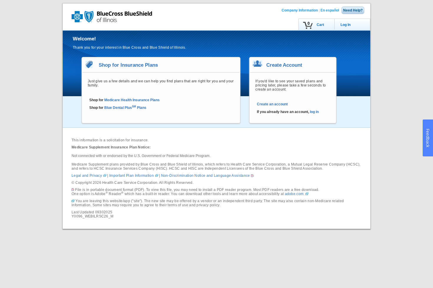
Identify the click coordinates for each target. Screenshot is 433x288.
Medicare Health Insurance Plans (132, 100)
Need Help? (353, 10)
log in (314, 112)
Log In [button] (346, 25)
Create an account (272, 104)
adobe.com (294, 194)
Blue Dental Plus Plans (125, 108)
